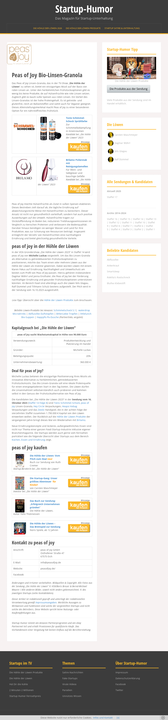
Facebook (121, 684)
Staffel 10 (140, 222)
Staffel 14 (34, 402)
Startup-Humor (84, 8)
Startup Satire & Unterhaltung (122, 28)
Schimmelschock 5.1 (65, 310)
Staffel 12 (114, 222)
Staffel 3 (127, 229)
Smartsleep (113, 271)
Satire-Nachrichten (72, 672)
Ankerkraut (113, 265)
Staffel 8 (115, 225)
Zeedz (41, 409)
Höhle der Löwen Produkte (58, 300)
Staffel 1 (150, 229)
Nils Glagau (120, 151)
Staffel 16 (112, 219)
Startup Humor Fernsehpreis (25, 696)
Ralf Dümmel (121, 159)
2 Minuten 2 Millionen (21, 690)
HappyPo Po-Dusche (48, 317)
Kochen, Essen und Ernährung (28, 439)
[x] (118, 717)
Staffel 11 (127, 222)
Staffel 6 (138, 225)
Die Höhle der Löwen (20, 678)
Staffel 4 (115, 229)
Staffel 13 (151, 219)
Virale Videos (69, 684)
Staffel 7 (127, 225)
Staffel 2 (138, 229)
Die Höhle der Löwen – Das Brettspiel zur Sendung (45, 525)
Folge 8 (43, 402)
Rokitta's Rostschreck (118, 277)
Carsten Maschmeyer (126, 134)
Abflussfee (112, 259)
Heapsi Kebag (69, 406)
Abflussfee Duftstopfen (41, 313)
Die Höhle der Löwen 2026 (47, 28)
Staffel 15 (125, 219)
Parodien (67, 690)
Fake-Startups (69, 678)
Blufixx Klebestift (116, 283)
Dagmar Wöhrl (122, 143)
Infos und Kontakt (103, 717)
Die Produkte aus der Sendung (128, 89)
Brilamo (81, 420)
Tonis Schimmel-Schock (67, 402)
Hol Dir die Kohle (18, 684)
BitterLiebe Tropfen (67, 313)
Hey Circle (38, 406)
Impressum (122, 672)
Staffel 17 (112, 197)
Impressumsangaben (46, 602)
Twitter (119, 690)
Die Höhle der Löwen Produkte (83, 28)
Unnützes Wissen (71, 696)
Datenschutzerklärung (128, 678)
